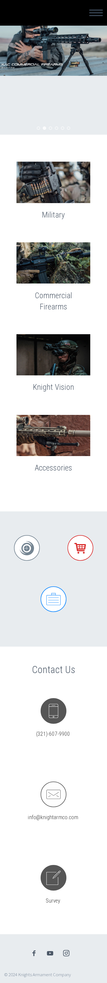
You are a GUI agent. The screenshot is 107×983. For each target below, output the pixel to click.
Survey (53, 900)
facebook (34, 953)
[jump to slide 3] (50, 128)
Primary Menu (96, 13)
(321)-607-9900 (53, 734)
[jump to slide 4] (56, 128)
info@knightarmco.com (53, 817)
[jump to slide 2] (44, 128)
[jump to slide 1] (38, 128)
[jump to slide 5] (62, 128)
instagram (66, 953)
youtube (50, 953)
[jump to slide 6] (68, 128)
